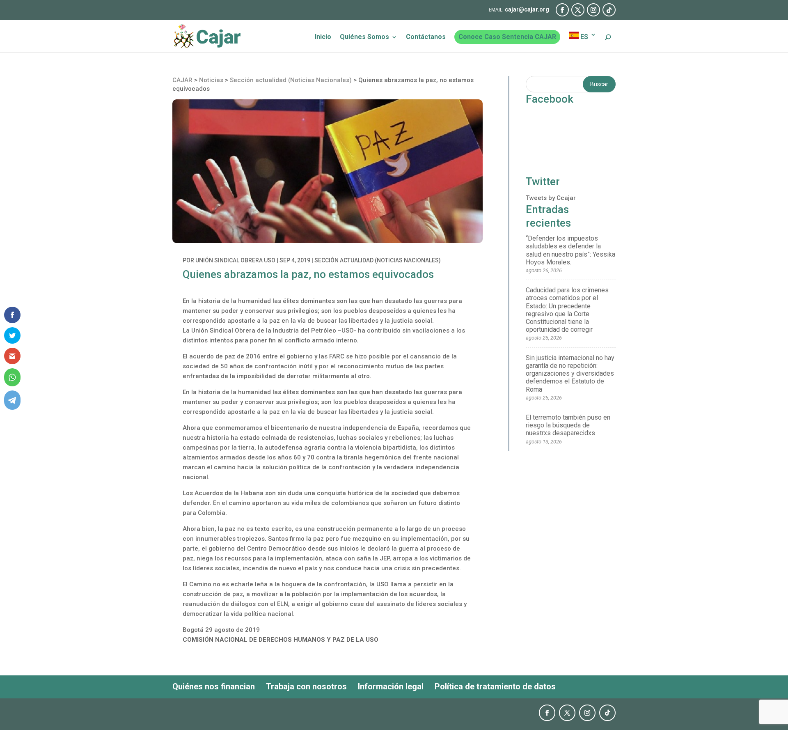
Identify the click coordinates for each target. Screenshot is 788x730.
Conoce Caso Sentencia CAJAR (507, 37)
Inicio (323, 37)
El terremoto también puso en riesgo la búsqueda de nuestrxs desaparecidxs (568, 425)
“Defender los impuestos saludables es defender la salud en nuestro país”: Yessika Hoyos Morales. (570, 250)
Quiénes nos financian (213, 686)
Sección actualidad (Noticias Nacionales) (377, 260)
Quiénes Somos (364, 37)
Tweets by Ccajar (551, 198)
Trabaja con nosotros (306, 686)
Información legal (391, 686)
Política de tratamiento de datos (495, 686)
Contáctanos (426, 37)
